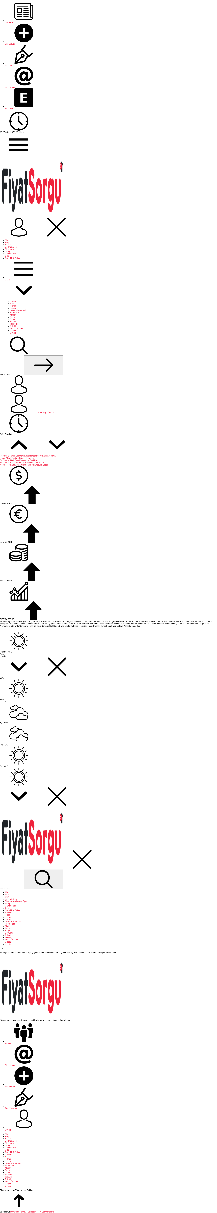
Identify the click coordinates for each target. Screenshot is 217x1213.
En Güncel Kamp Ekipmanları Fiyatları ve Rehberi (22, 463)
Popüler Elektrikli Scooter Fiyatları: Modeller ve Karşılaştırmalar (28, 456)
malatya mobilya (47, 1212)
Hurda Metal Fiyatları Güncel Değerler (17, 458)
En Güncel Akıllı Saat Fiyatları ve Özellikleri (19, 460)
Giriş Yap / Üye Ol (46, 413)
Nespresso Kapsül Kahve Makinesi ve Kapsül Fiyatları (24, 465)
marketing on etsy (18, 1212)
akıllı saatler (33, 1212)
